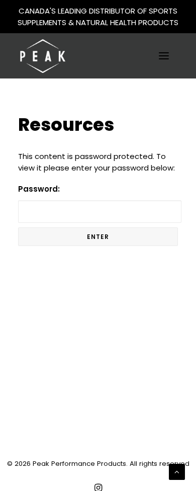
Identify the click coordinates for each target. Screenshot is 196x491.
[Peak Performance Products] (43, 56)
